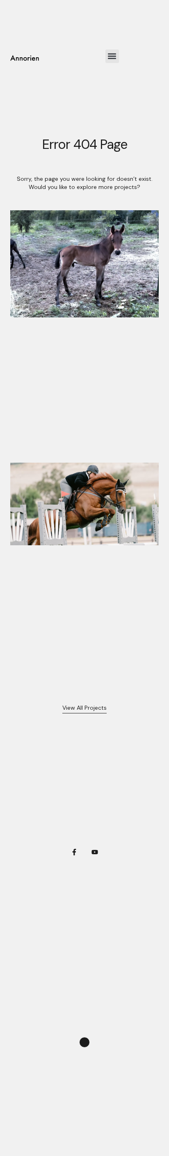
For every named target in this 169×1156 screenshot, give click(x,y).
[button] (112, 56)
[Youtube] (94, 852)
